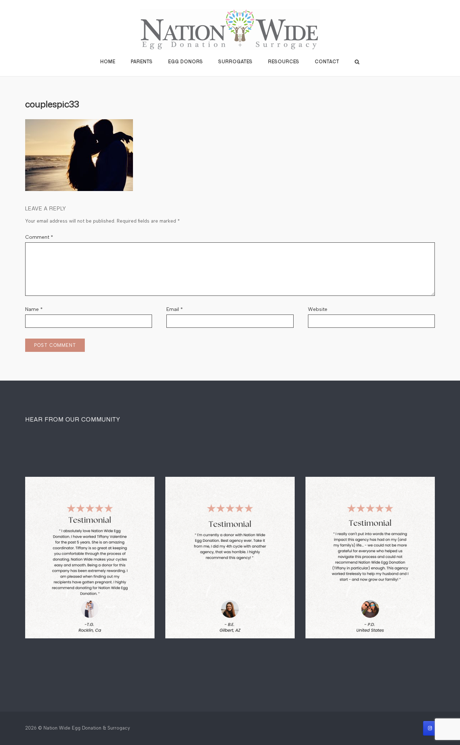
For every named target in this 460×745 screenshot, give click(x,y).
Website (317, 309)
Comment (39, 237)
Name (34, 309)
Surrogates (235, 62)
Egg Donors (185, 62)
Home (107, 62)
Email (174, 309)
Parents (142, 62)
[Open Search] (357, 62)
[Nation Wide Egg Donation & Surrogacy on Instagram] (430, 728)
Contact (327, 62)
